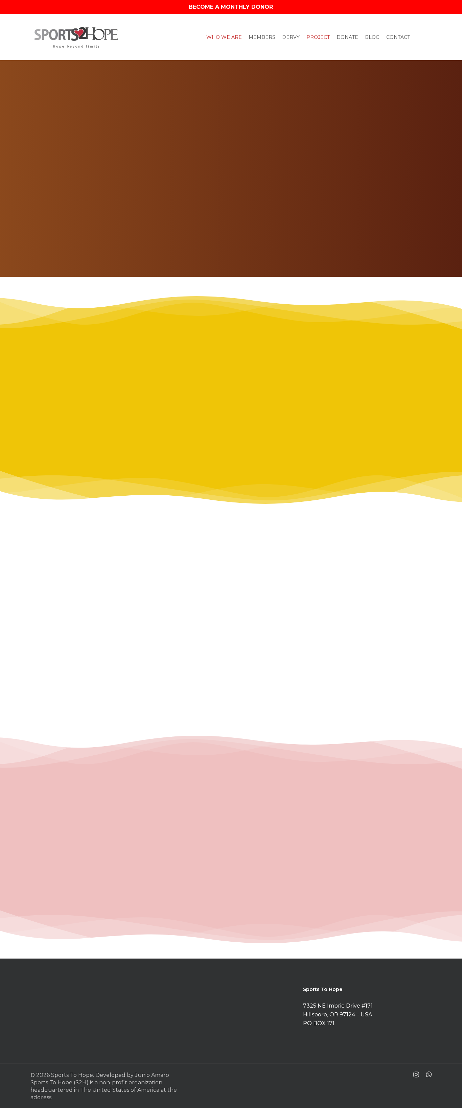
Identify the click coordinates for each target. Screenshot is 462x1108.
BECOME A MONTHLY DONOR (231, 7)
